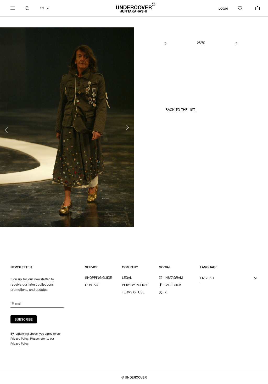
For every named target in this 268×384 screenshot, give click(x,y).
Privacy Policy (19, 343)
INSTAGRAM (174, 278)
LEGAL (127, 278)
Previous (6, 130)
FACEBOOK (173, 285)
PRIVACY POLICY (134, 285)
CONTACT (92, 285)
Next (127, 127)
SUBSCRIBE (24, 319)
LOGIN (223, 8)
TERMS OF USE (133, 292)
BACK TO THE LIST (180, 110)
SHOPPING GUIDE (98, 278)
